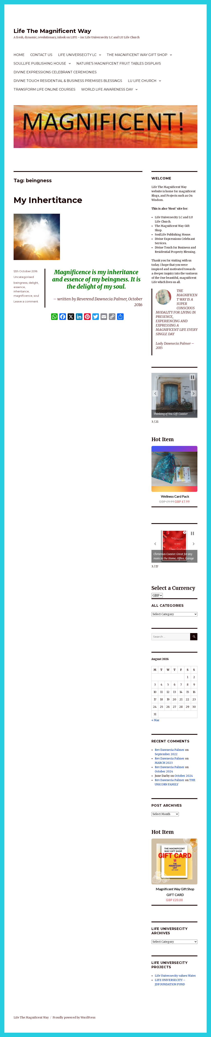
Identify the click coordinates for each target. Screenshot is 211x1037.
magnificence (23, 295)
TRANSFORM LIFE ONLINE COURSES (44, 89)
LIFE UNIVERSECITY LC (77, 55)
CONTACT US (41, 55)
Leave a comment (26, 301)
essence (19, 287)
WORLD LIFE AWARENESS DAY (107, 89)
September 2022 (166, 754)
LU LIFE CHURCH (142, 81)
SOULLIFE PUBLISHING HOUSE (40, 63)
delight (33, 282)
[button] (155, 393)
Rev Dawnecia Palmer (169, 750)
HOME (19, 55)
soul (36, 295)
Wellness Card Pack (175, 496)
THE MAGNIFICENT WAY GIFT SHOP (137, 55)
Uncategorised (24, 277)
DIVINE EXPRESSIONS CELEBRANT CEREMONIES (55, 72)
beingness (20, 282)
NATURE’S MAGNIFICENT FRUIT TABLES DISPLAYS (118, 63)
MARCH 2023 (164, 763)
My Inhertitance (48, 200)
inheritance (21, 291)
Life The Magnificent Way (52, 30)
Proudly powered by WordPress (74, 1017)
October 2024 (164, 771)
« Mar (155, 720)
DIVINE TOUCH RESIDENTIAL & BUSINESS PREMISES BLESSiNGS (68, 81)
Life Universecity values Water (175, 976)
